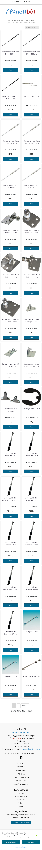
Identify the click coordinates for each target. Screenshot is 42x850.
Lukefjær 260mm (10, 676)
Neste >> (25, 706)
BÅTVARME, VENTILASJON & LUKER (23, 20)
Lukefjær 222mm (31, 632)
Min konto (21, 803)
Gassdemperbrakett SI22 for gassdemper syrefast (31, 366)
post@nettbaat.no (21, 784)
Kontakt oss (21, 800)
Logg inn (21, 806)
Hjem (9, 20)
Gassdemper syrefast (31, 96)
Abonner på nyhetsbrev (21, 822)
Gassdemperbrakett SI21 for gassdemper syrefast (10, 366)
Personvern (21, 793)
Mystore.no (33, 753)
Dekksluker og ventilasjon (13, 22)
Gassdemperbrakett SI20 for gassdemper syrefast (31, 321)
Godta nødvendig (11, 842)
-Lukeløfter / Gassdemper (30, 22)
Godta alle (31, 842)
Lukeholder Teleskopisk (31, 676)
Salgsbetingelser (21, 796)
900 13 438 (22, 781)
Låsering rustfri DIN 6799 (31, 409)
